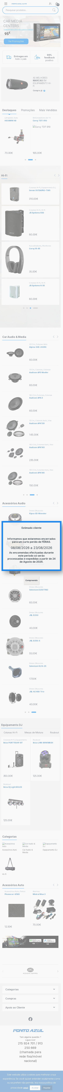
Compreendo (31, 580)
